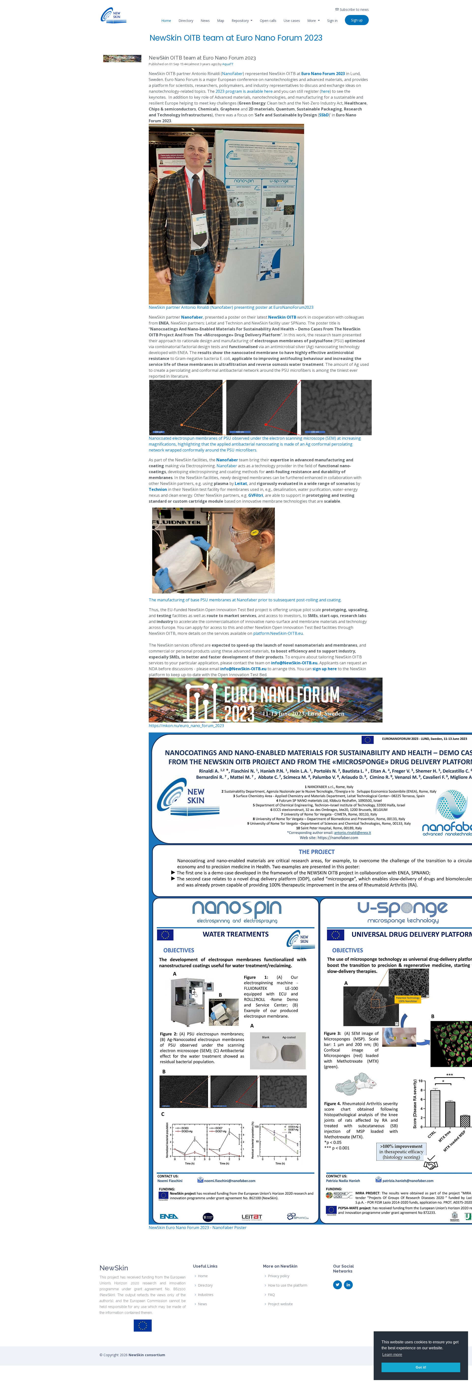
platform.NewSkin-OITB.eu (278, 633)
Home (166, 20)
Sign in (332, 20)
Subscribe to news (354, 9)
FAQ (271, 1294)
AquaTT (227, 64)
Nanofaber (227, 465)
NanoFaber (232, 73)
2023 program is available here (244, 91)
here (325, 91)
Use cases (292, 20)
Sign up (357, 20)
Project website (280, 1304)
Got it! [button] (421, 1367)
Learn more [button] (392, 1355)
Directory (185, 20)
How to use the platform (287, 1285)
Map (220, 20)
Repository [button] (241, 20)
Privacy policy (278, 1276)
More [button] (312, 20)
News (205, 20)
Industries (205, 1294)
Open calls (268, 20)
